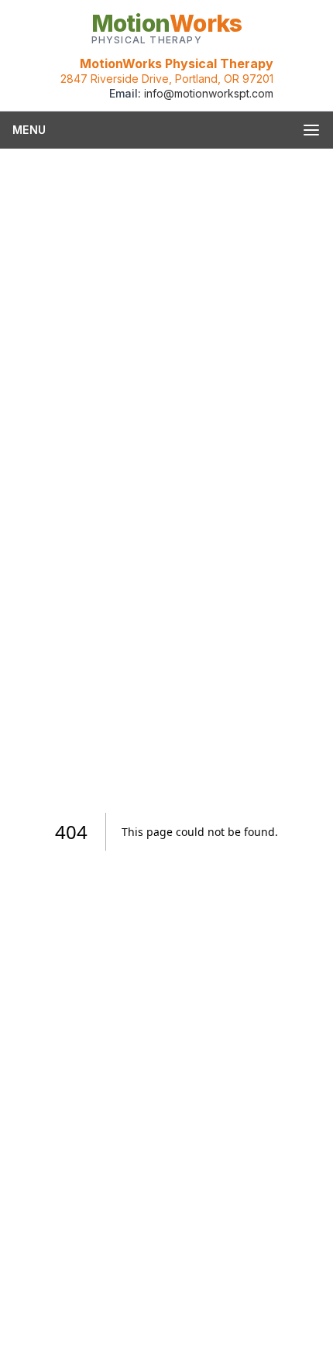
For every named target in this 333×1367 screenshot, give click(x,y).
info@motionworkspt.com (208, 93)
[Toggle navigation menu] (311, 130)
